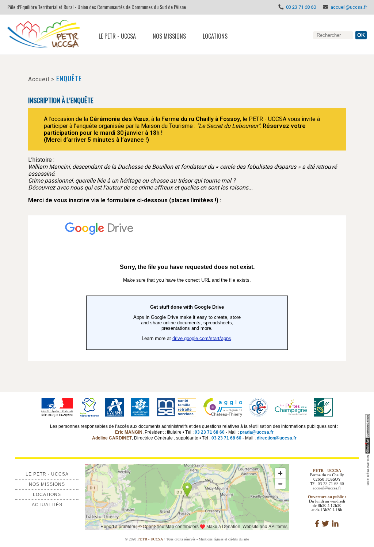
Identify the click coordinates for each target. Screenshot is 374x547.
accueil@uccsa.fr (349, 7)
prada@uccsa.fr (257, 432)
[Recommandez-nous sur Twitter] (325, 524)
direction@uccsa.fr (277, 438)
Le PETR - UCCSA (117, 36)
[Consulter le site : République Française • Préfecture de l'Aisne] (57, 407)
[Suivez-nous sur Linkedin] (335, 524)
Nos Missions (169, 36)
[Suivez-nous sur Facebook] (317, 524)
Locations (215, 36)
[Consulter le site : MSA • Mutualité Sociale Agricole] (176, 407)
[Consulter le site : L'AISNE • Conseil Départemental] (114, 407)
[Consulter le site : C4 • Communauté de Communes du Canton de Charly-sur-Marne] (258, 407)
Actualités (47, 504)
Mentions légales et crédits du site (224, 539)
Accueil (38, 79)
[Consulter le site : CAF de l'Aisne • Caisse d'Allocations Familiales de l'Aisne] (140, 407)
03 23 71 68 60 (301, 7)
